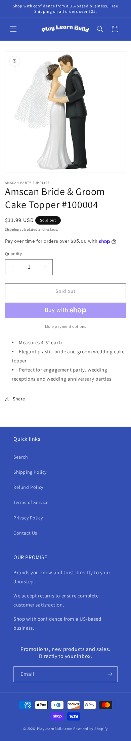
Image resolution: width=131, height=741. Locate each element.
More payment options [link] (65, 326)
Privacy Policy (28, 518)
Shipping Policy (30, 472)
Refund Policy (28, 487)
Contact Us (25, 533)
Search (20, 457)
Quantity (13, 254)
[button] (13, 29)
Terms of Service (31, 502)
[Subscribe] (109, 674)
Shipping (12, 229)
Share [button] (19, 399)
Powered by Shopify (90, 728)
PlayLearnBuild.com (55, 728)
